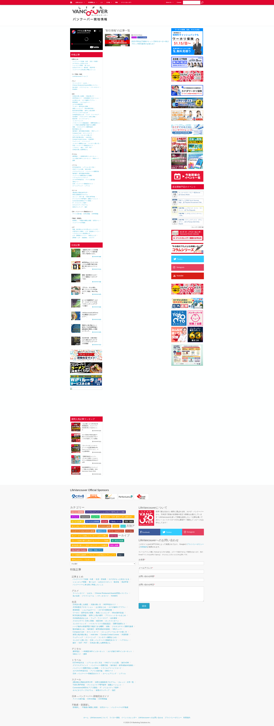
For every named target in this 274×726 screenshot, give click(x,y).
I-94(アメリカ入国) (77, 169)
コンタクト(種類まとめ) (79, 143)
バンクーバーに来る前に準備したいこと (84, 69)
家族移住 (84, 237)
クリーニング (86, 141)
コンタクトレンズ (77, 121)
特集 (116, 2)
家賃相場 (75, 102)
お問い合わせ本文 (147, 585)
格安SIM (74, 118)
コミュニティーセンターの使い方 (82, 135)
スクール (113, 536)
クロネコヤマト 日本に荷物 (87, 116)
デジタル (129, 531)
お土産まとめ (76, 100)
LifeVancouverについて (99, 717)
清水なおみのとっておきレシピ (83, 559)
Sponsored (85, 517)
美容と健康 (114, 545)
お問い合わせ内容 (147, 576)
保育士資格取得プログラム (80, 194)
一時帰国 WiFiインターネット (88, 156)
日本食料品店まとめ (78, 114)
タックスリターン (84, 118)
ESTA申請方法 (76, 167)
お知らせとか (79, 2)
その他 (108, 2)
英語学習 (92, 67)
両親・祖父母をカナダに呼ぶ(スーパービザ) (85, 229)
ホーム (86, 717)
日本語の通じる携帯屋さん (80, 149)
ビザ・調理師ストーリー (79, 235)
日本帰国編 (95, 213)
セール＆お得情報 (142, 37)
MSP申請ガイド (77, 98)
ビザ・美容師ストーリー (92, 231)
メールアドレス (146, 568)
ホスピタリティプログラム (80, 205)
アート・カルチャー (116, 531)
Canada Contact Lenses (79, 139)
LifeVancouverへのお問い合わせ (150, 717)
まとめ (104, 521)
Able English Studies (79, 550)
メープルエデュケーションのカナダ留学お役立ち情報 (105, 512)
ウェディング (76, 141)
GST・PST (88, 147)
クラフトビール (84, 87)
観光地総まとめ (76, 129)
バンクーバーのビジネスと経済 (83, 531)
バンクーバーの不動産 (78, 222)
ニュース (95, 517)
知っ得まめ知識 (117, 541)
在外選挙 (75, 116)
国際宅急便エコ (95, 123)
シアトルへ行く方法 (88, 167)
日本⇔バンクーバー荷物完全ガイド (82, 145)
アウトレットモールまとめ (80, 112)
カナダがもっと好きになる (80, 63)
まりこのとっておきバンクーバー (84, 526)
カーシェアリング (77, 186)
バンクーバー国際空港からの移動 (82, 175)
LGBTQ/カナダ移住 (77, 231)
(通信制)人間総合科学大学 (79, 192)
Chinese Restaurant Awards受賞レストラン (85, 85)
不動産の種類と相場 (85, 220)
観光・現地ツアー (95, 550)
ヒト (102, 2)
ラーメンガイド (76, 83)
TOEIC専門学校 (90, 196)
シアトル (87, 186)
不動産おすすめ (115, 521)
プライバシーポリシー (195, 544)
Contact (179, 2)
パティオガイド (94, 87)
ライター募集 (114, 717)
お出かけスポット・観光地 (80, 67)
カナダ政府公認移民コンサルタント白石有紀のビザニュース (93, 555)
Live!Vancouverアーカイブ (80, 76)
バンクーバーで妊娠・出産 (80, 61)
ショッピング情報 (77, 65)
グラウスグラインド (78, 171)
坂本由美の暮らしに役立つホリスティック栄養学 (89, 545)
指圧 (86, 207)
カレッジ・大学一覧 (78, 196)
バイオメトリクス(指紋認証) (80, 123)
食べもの (87, 65)
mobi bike (89, 137)
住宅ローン (96, 220)
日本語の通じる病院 (78, 96)
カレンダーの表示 (197, 227)
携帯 (73, 160)
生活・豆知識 (94, 61)
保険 (73, 127)
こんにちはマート (85, 102)
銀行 (82, 147)
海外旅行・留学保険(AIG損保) (81, 131)
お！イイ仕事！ (77, 521)
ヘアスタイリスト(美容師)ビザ (81, 233)
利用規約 (143, 547)
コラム (115, 526)
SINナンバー (95, 131)
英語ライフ (101, 531)
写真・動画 (129, 521)
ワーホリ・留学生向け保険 (80, 106)
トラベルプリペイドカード (80, 177)
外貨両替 (91, 139)
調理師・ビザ (76, 237)
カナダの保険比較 (77, 104)
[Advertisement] (165, 14)
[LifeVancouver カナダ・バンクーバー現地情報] (71, 1)
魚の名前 (75, 87)
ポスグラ (91, 237)
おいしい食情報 (77, 512)
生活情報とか (91, 2)
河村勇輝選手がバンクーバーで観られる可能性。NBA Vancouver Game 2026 (90, 469)
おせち (85, 83)
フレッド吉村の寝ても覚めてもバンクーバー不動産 (90, 541)
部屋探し (75, 220)
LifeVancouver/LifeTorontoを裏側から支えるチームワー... (90, 314)
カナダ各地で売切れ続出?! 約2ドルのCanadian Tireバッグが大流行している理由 (90, 436)
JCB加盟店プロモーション (91, 98)
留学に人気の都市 (90, 110)
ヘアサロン (75, 147)
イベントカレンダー (126, 2)
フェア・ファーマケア (92, 114)
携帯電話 (75, 156)
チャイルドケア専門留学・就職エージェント (85, 199)
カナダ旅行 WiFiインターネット (81, 158)
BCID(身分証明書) (77, 110)
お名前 (142, 560)
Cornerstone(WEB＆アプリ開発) (81, 201)
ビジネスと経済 (104, 526)
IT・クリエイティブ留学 (79, 203)
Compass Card (76, 133)
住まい (120, 555)
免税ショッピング (77, 108)
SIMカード (96, 158)
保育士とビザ (92, 235)
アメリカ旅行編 (90, 179)
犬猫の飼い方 (90, 96)
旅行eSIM (88, 169)
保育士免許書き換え (78, 137)
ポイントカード (87, 133)
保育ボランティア (77, 207)
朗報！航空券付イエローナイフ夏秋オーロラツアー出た (89, 277)
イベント (134, 37)
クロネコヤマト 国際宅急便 (85, 127)
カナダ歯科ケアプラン (88, 100)
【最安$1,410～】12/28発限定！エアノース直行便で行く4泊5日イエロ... (90, 251)
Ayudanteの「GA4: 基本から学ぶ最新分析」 (117, 517)
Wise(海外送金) (89, 108)
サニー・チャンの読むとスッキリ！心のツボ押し (89, 536)
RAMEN (74, 89)
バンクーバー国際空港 (92, 171)
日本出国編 (86, 213)
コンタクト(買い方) (93, 143)
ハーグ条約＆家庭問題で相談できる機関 (84, 125)
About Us (168, 2)
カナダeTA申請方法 (78, 179)
